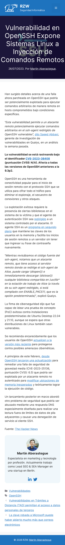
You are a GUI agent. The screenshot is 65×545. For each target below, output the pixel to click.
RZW (24, 6)
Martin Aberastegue (40, 539)
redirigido (40, 219)
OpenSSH (15, 495)
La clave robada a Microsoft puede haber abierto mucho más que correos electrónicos (29, 519)
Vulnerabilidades (19, 490)
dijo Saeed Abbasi (46, 134)
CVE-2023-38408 (38, 158)
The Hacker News (26, 429)
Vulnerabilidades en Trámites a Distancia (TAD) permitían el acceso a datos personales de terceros (32, 505)
